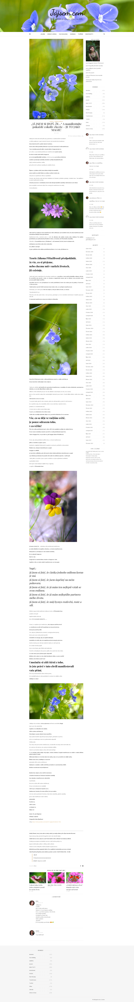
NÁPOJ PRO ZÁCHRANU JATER (92, 459)
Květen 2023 (89, 373)
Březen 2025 (89, 302)
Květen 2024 (89, 334)
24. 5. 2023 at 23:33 (39, 932)
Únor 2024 (88, 344)
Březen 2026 (89, 264)
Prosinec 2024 (89, 312)
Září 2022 (88, 398)
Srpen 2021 (88, 440)
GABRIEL (88, 96)
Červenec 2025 (89, 290)
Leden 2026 (89, 271)
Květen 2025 (89, 296)
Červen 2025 (89, 293)
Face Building (63, 34)
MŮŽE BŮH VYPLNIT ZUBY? (91, 457)
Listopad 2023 (89, 354)
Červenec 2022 (89, 405)
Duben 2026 (89, 261)
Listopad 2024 (89, 315)
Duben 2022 (89, 414)
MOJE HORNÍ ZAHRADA (98, 134)
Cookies (103, 999)
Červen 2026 (89, 255)
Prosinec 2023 (89, 350)
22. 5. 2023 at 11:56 (39, 902)
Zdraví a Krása (52, 34)
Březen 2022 (89, 417)
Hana (90, 149)
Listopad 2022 (89, 392)
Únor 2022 (88, 421)
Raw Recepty (89, 34)
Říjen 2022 (88, 395)
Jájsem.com (67, 12)
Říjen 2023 (88, 357)
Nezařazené (89, 106)
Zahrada (73, 34)
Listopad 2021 (89, 430)
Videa (87, 122)
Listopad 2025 (89, 277)
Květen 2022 (89, 411)
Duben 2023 (89, 376)
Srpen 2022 (88, 401)
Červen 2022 (89, 408)
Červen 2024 (89, 331)
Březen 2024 (89, 341)
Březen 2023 (89, 379)
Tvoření (80, 34)
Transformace (58, 121)
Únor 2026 (88, 267)
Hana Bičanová (92, 198)
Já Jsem (43, 34)
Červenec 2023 (89, 366)
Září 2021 (88, 437)
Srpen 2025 (88, 287)
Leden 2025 (89, 309)
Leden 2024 (89, 347)
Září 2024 (88, 322)
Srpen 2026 (88, 248)
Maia (35, 866)
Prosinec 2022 (89, 389)
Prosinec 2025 (89, 274)
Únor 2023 (88, 382)
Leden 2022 (89, 424)
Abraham (88, 90)
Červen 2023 (89, 370)
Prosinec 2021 (89, 427)
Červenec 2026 (89, 251)
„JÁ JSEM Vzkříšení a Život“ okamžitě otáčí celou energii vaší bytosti (74, 887)
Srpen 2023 (88, 363)
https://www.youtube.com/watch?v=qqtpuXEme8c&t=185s (46, 822)
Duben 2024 (89, 338)
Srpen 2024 (88, 325)
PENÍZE (52, 121)
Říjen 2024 (88, 318)
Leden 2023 (89, 386)
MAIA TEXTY (89, 103)
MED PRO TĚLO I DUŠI (54, 885)
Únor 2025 (88, 306)
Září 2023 (88, 360)
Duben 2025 (89, 299)
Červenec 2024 (89, 328)
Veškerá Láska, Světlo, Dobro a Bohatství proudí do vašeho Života (37, 887)
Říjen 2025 (88, 280)
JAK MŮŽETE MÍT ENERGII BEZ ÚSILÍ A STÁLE (95, 451)
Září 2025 (88, 283)
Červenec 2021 (89, 443)
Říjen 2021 (88, 433)
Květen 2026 (89, 258)
